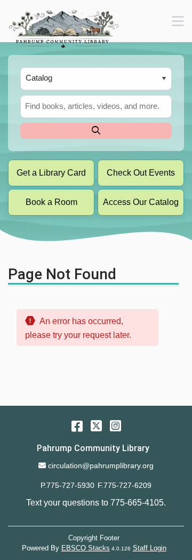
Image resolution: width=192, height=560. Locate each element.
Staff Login (149, 548)
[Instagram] (115, 426)
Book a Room (51, 202)
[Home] (63, 29)
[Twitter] (96, 426)
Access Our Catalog (141, 202)
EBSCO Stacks (85, 548)
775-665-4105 (137, 502)
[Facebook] (77, 426)
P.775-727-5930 (67, 485)
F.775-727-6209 (124, 485)
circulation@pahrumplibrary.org (100, 465)
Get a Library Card (51, 172)
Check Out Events (141, 172)
